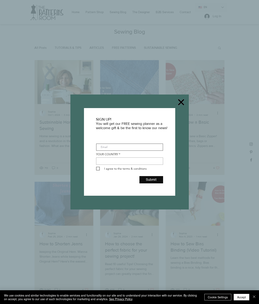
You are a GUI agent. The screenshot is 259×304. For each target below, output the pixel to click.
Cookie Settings (218, 297)
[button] (181, 102)
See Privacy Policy (121, 299)
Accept (241, 297)
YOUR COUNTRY (107, 154)
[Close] (254, 297)
